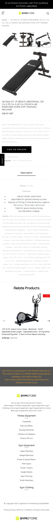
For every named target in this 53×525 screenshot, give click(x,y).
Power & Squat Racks (26, 459)
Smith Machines (26, 480)
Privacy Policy (9, 510)
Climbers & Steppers (26, 434)
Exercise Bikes (26, 426)
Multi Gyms (26, 463)
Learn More (32, 6)
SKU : (4, 157)
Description (26, 172)
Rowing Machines (26, 430)
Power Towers (26, 468)
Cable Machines (26, 451)
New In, (16, 160)
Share (2, 161)
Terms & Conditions (25, 510)
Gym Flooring (26, 476)
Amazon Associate (41, 510)
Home (4, 20)
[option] (10, 40)
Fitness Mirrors (26, 438)
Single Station (26, 472)
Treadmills (26, 421)
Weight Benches (25, 160)
